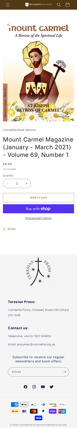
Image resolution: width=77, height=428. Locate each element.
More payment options (38, 218)
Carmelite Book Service (32, 425)
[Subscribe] (64, 372)
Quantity (8, 175)
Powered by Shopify (56, 425)
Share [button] (12, 229)
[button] (8, 4)
